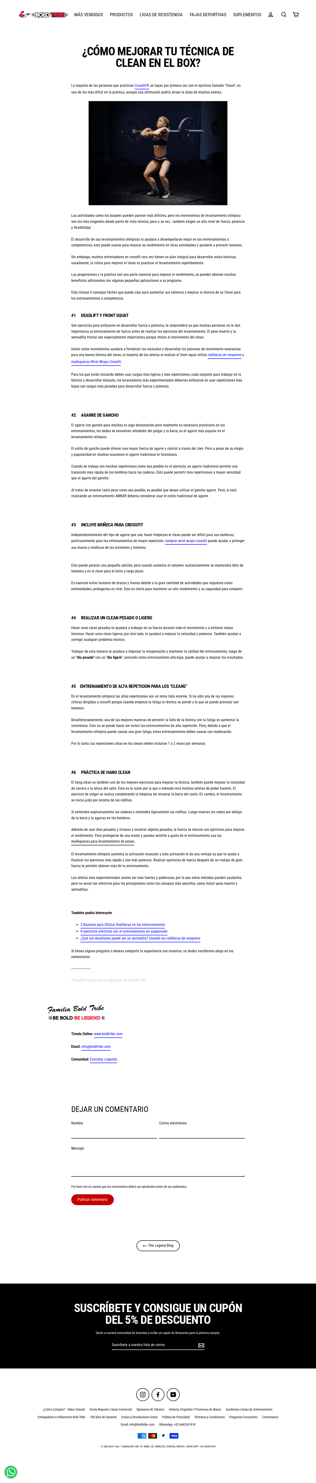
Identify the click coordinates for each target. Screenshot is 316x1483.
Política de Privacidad (176, 1417)
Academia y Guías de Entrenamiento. (249, 1409)
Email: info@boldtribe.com (138, 1424)
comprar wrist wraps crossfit (186, 541)
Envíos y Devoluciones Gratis (139, 1417)
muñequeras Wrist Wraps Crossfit (96, 362)
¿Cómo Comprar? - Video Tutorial (64, 1409)
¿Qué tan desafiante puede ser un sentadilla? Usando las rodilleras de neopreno (140, 938)
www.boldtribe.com (108, 1034)
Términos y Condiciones (209, 1417)
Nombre (77, 1123)
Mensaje (77, 1148)
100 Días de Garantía (103, 1417)
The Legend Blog (160, 1245)
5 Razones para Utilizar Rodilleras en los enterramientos (123, 924)
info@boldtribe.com (96, 1046)
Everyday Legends (103, 1059)
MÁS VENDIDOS (88, 14)
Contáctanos (270, 1417)
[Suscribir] (200, 1345)
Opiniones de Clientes (150, 1409)
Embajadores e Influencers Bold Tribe (61, 1417)
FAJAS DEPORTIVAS (208, 14)
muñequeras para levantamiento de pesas (102, 841)
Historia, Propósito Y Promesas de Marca (195, 1409)
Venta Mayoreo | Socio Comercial (111, 1409)
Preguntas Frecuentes (243, 1417)
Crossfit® (142, 85)
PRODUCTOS (121, 14)
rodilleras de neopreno (225, 355)
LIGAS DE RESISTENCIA (161, 14)
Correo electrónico (173, 1123)
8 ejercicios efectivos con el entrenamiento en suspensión (124, 931)
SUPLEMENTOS (247, 14)
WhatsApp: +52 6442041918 (177, 1424)
